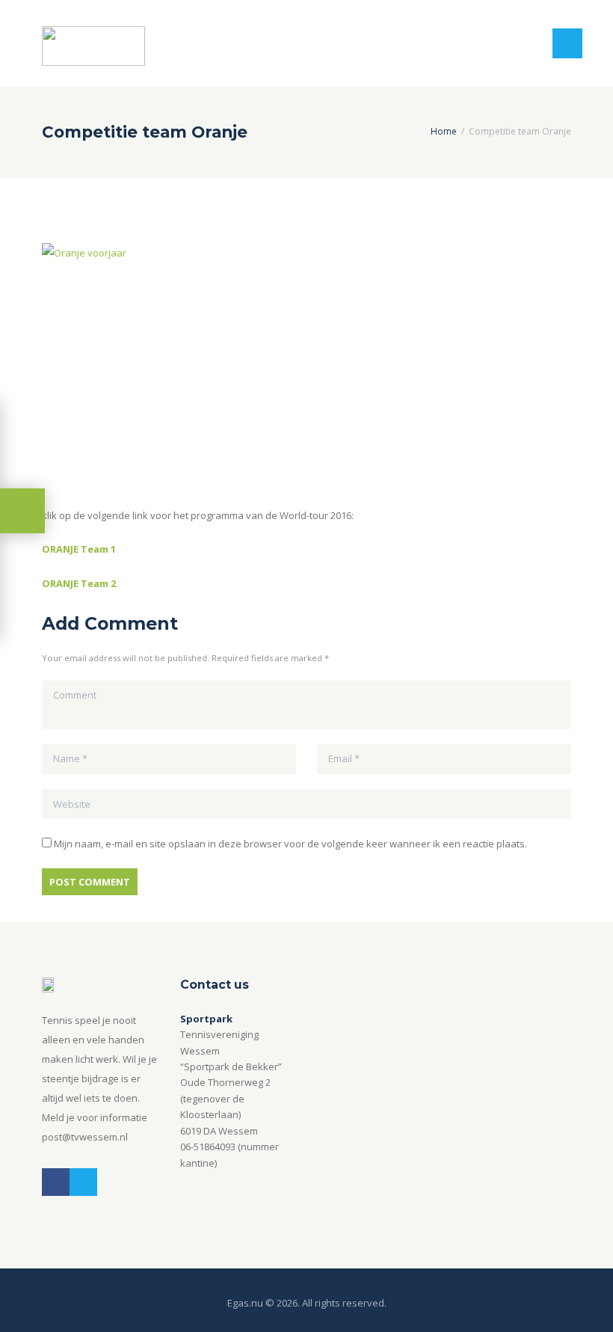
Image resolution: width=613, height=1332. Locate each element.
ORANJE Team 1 (79, 549)
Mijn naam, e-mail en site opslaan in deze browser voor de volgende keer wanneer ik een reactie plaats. (290, 843)
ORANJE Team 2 (79, 583)
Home (444, 131)
